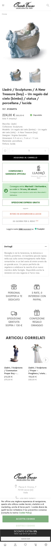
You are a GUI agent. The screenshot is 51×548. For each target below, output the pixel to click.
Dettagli (8, 246)
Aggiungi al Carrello (26, 158)
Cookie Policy (25, 512)
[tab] (25, 246)
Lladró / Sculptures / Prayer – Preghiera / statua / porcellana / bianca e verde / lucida (37, 370)
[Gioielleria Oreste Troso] (25, 5)
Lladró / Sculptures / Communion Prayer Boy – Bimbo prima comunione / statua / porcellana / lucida (13, 370)
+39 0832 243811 (28, 498)
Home (4, 14)
